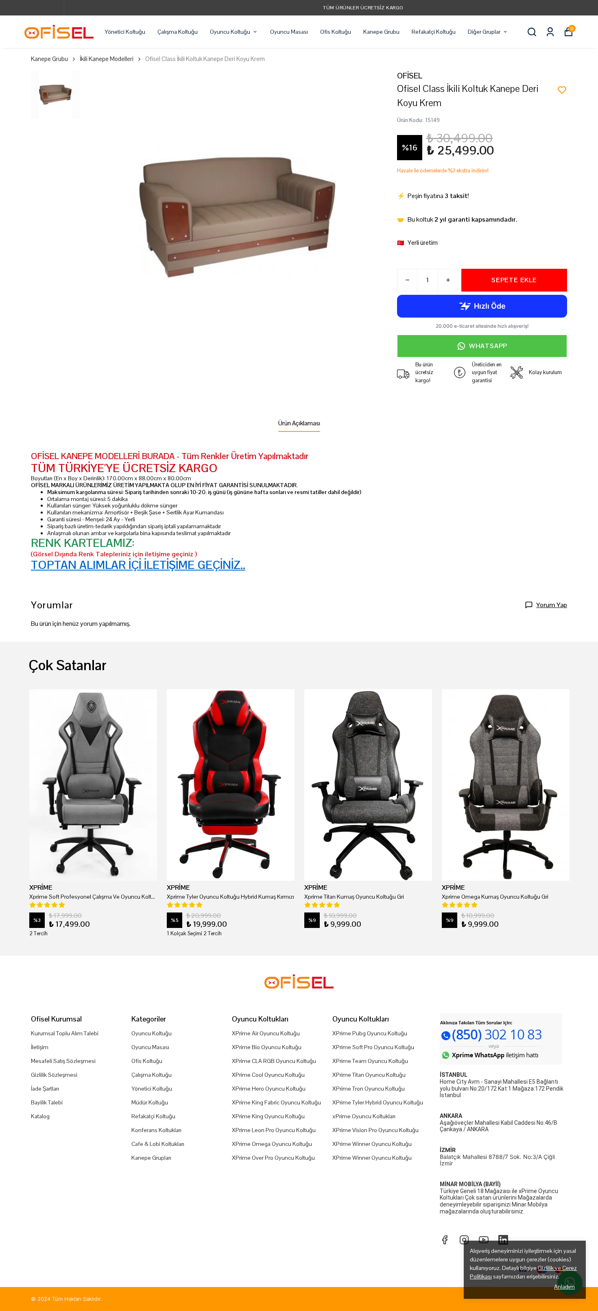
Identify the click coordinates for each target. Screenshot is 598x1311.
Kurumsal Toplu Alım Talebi (64, 1033)
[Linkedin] (503, 1240)
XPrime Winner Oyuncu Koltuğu (372, 1144)
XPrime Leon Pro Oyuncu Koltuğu (274, 1130)
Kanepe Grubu (381, 31)
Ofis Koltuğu (335, 31)
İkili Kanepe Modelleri (106, 59)
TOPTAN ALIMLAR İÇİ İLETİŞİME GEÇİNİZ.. (138, 565)
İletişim (39, 1047)
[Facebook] (445, 1240)
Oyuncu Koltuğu (230, 31)
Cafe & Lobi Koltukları (157, 1144)
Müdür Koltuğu (149, 1102)
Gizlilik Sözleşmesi (54, 1074)
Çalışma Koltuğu (177, 31)
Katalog (40, 1116)
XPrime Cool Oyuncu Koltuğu (268, 1074)
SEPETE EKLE (514, 280)
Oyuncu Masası (289, 31)
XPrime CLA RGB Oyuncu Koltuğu (274, 1061)
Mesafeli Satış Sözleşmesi (63, 1061)
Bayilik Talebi (47, 1102)
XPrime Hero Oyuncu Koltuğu (269, 1088)
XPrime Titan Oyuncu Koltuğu (369, 1074)
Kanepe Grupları (151, 1157)
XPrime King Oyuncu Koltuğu (268, 1116)
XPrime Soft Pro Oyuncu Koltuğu (373, 1047)
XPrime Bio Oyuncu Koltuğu (266, 1047)
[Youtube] (484, 1240)
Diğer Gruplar (484, 31)
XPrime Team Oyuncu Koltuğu (370, 1061)
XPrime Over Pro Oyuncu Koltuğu (273, 1157)
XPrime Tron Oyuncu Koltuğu (368, 1088)
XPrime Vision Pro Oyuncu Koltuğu (375, 1130)
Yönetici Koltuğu (125, 31)
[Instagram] (464, 1240)
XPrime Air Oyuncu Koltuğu (266, 1033)
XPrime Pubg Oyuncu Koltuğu (369, 1033)
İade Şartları (45, 1088)
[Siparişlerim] (550, 32)
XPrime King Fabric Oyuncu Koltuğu (276, 1102)
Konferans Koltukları (156, 1130)
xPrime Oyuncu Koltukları (363, 1116)
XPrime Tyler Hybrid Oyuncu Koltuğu (377, 1102)
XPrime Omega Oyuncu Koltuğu (272, 1144)
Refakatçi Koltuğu (434, 31)
